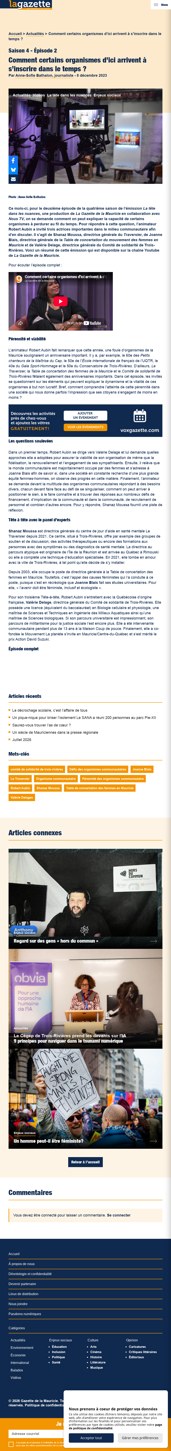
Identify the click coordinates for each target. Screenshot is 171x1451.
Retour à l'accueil (85, 1162)
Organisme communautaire (56, 778)
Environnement (22, 1347)
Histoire (96, 1357)
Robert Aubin (20, 788)
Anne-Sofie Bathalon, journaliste (44, 75)
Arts (93, 1346)
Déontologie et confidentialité (30, 1274)
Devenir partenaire (22, 1284)
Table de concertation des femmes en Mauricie (99, 788)
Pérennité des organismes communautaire (113, 778)
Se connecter (119, 1215)
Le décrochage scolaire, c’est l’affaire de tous (49, 710)
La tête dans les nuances (69, 95)
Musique (96, 1367)
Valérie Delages (22, 797)
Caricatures (137, 1346)
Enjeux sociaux (107, 95)
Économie (18, 1355)
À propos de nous (22, 1264)
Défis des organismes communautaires (97, 769)
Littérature (98, 1362)
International (20, 1362)
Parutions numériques (25, 1314)
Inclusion (58, 1352)
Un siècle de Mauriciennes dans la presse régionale (55, 732)
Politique (58, 1357)
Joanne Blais (142, 769)
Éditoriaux (136, 1357)
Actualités (35, 34)
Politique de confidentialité (47, 1405)
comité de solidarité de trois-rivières (37, 769)
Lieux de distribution (23, 1294)
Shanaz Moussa (48, 788)
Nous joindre (18, 1304)
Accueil (15, 34)
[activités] (85, 436)
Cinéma (95, 1352)
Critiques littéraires (143, 1352)
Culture (93, 1340)
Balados (17, 1370)
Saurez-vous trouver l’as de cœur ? (41, 725)
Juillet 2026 (21, 740)
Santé (56, 1362)
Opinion (132, 1340)
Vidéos (39, 95)
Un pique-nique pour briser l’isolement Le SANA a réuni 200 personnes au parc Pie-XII (84, 718)
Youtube (152, 250)
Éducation (59, 1346)
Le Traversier (20, 778)
